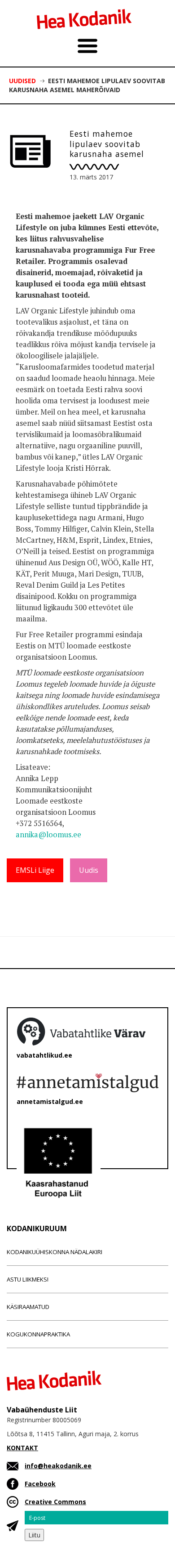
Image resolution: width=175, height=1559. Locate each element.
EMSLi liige (35, 870)
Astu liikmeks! (27, 1279)
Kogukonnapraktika (38, 1334)
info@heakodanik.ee (58, 1465)
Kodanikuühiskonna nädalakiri (54, 1252)
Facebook (40, 1483)
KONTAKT (22, 1447)
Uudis (88, 870)
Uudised (22, 80)
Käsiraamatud (28, 1307)
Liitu (34, 1535)
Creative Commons (55, 1501)
